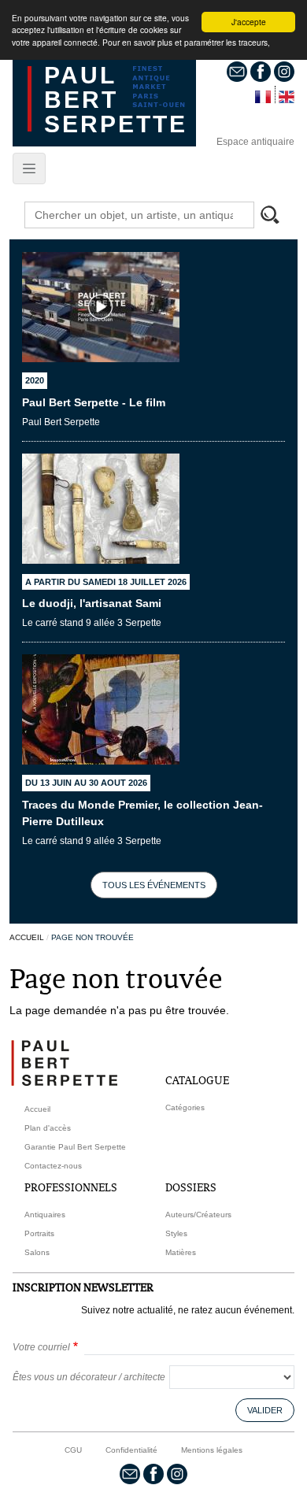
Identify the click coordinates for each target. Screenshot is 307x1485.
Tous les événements (153, 885)
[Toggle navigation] (29, 168)
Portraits (39, 1233)
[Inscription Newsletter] (237, 71)
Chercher (277, 216)
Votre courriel (41, 1347)
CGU (73, 1450)
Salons (37, 1252)
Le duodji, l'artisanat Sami (91, 603)
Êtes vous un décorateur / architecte (89, 1377)
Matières (180, 1252)
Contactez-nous (53, 1165)
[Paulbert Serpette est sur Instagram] (284, 71)
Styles (176, 1233)
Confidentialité (131, 1450)
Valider (265, 1410)
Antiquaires (44, 1214)
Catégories (185, 1107)
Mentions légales (211, 1450)
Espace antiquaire (255, 141)
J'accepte (248, 22)
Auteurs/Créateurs (198, 1214)
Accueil (26, 937)
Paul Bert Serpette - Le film (93, 402)
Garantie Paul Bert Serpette (75, 1146)
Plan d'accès (47, 1128)
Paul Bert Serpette (115, 99)
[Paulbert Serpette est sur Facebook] (260, 71)
